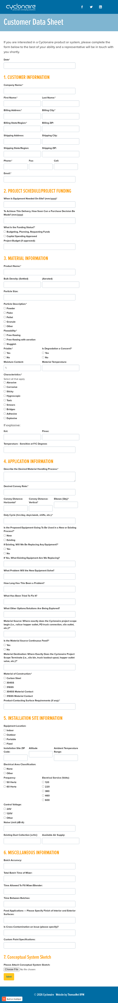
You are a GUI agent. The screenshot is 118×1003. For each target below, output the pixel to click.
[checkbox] (41, 234)
